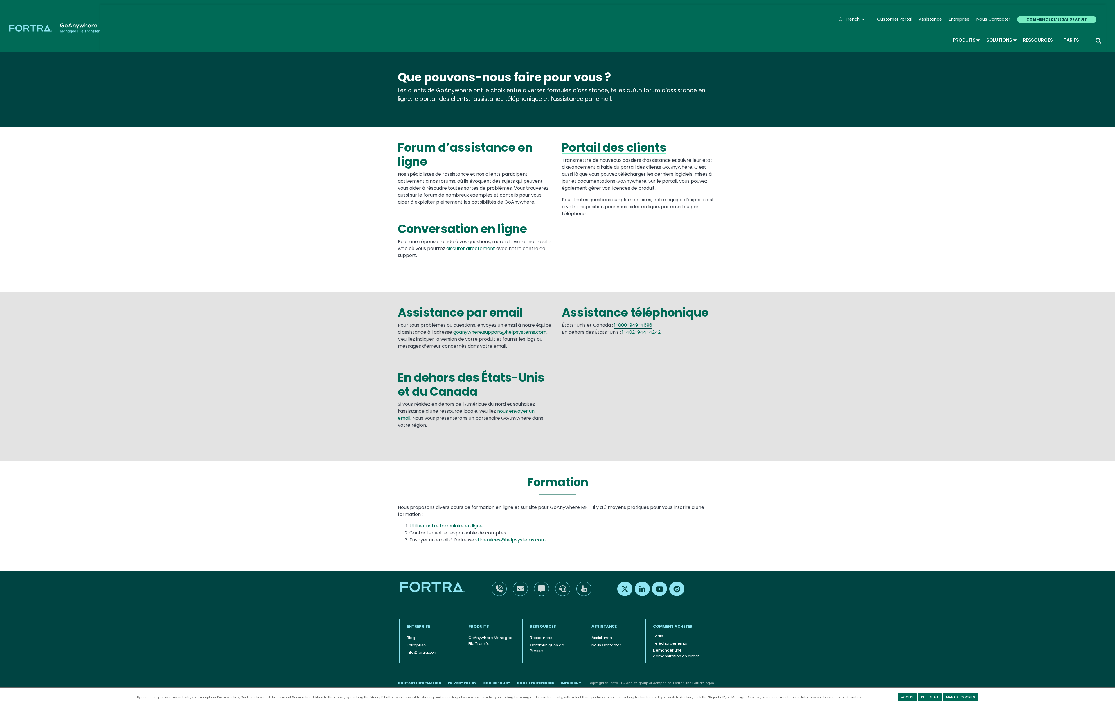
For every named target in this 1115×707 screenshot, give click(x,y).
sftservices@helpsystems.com (510, 539)
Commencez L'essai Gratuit (1056, 19)
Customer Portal (894, 19)
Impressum (571, 683)
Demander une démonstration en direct (676, 653)
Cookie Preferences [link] (535, 683)
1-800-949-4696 (633, 325)
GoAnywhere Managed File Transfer (490, 640)
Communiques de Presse (547, 648)
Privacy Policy (228, 697)
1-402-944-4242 (641, 332)
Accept (907, 697)
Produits (966, 40)
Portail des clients (614, 147)
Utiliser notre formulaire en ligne (446, 526)
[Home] (54, 28)
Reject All (929, 697)
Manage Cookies (960, 697)
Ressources (1038, 40)
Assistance (930, 19)
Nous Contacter (993, 19)
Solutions (1001, 40)
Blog (411, 637)
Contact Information (419, 683)
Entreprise (959, 19)
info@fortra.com (422, 652)
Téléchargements (670, 643)
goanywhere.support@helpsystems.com (499, 332)
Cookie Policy (251, 697)
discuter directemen (469, 248)
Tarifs (1071, 40)
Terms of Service (290, 697)
